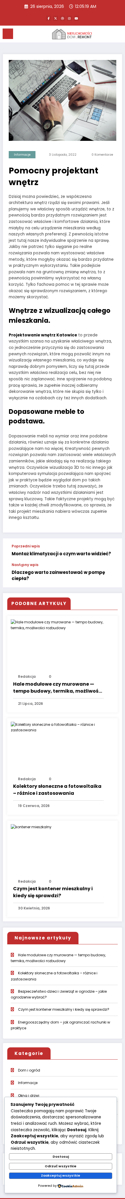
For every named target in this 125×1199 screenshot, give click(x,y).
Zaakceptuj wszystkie (60, 1175)
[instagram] (69, 18)
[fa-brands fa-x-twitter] (55, 18)
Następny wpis (25, 565)
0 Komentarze (102, 154)
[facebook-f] (48, 18)
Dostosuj (61, 1156)
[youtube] (76, 18)
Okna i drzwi (28, 1095)
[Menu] (8, 34)
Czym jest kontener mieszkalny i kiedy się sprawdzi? (53, 892)
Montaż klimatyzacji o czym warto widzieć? (61, 554)
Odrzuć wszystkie (60, 1166)
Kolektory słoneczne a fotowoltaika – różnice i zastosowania (57, 790)
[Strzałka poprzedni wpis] (111, 550)
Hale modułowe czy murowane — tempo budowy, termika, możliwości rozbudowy (58, 688)
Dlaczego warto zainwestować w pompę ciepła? (58, 575)
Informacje (22, 154)
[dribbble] (62, 18)
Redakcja (27, 676)
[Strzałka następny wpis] (111, 575)
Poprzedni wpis (26, 546)
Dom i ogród (29, 1070)
